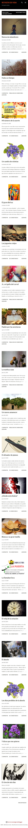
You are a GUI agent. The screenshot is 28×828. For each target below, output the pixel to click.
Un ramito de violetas (10, 161)
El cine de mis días (9, 782)
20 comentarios (13, 176)
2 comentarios (13, 511)
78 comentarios (13, 552)
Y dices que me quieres (10, 741)
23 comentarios (13, 756)
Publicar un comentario (16, 93)
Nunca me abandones (10, 37)
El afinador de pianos (10, 455)
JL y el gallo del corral (10, 284)
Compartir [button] (5, 52)
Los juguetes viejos (9, 243)
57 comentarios (13, 135)
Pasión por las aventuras (11, 327)
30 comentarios (13, 674)
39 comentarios (13, 52)
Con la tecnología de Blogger (14, 822)
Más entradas (22, 802)
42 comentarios (13, 715)
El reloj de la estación (10, 619)
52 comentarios (13, 217)
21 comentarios (13, 797)
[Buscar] (22, 2)
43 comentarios (13, 593)
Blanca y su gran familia (11, 537)
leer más (24, 52)
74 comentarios (13, 470)
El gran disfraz (7, 202)
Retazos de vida (9, 2)
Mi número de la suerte (11, 121)
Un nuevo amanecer (9, 412)
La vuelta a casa (8, 370)
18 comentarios (13, 258)
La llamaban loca (8, 578)
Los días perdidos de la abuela (13, 700)
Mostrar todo (21, 12)
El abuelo (5, 660)
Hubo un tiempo (8, 78)
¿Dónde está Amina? (10, 496)
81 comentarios (13, 633)
